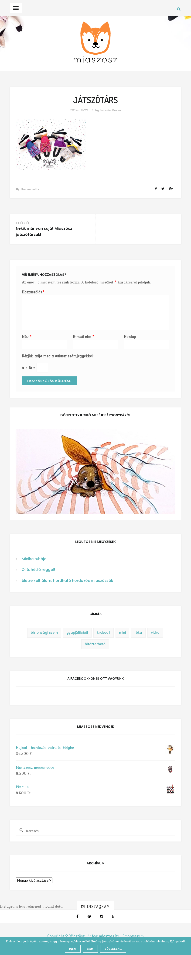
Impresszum (133, 936)
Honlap (130, 336)
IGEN (72, 949)
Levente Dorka (110, 110)
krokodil (103, 632)
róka (138, 632)
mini (122, 632)
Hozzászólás (30, 189)
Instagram (98, 906)
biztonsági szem (44, 632)
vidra (155, 632)
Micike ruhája (34, 559)
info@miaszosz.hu (103, 936)
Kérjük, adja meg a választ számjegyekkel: (57, 356)
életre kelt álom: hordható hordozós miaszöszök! (68, 580)
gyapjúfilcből (77, 632)
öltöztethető (95, 644)
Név (27, 336)
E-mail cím (84, 336)
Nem (90, 949)
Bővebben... (113, 949)
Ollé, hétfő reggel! (38, 569)
